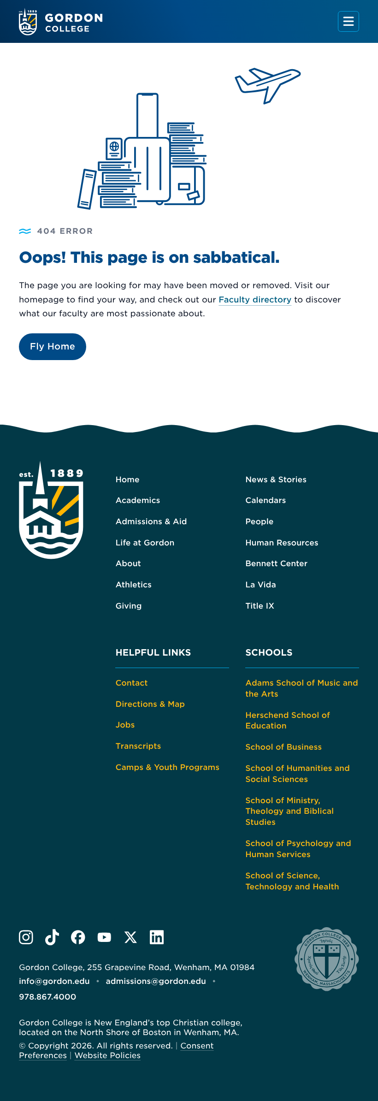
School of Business (283, 747)
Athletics (133, 585)
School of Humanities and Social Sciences (297, 774)
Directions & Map (150, 704)
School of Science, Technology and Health (292, 881)
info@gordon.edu (54, 981)
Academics (137, 500)
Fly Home (52, 346)
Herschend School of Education (287, 721)
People (259, 522)
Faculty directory (255, 300)
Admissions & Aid (151, 522)
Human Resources (281, 543)
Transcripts (138, 746)
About (128, 563)
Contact (131, 683)
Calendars (265, 500)
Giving (128, 606)
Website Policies (107, 1055)
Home (127, 480)
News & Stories (276, 480)
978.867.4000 (47, 997)
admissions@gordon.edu (156, 981)
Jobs (125, 725)
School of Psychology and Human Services (298, 849)
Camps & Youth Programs (167, 767)
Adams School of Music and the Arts (301, 689)
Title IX (259, 606)
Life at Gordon (144, 543)
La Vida (260, 585)
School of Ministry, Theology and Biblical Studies (289, 812)
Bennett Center (276, 563)
